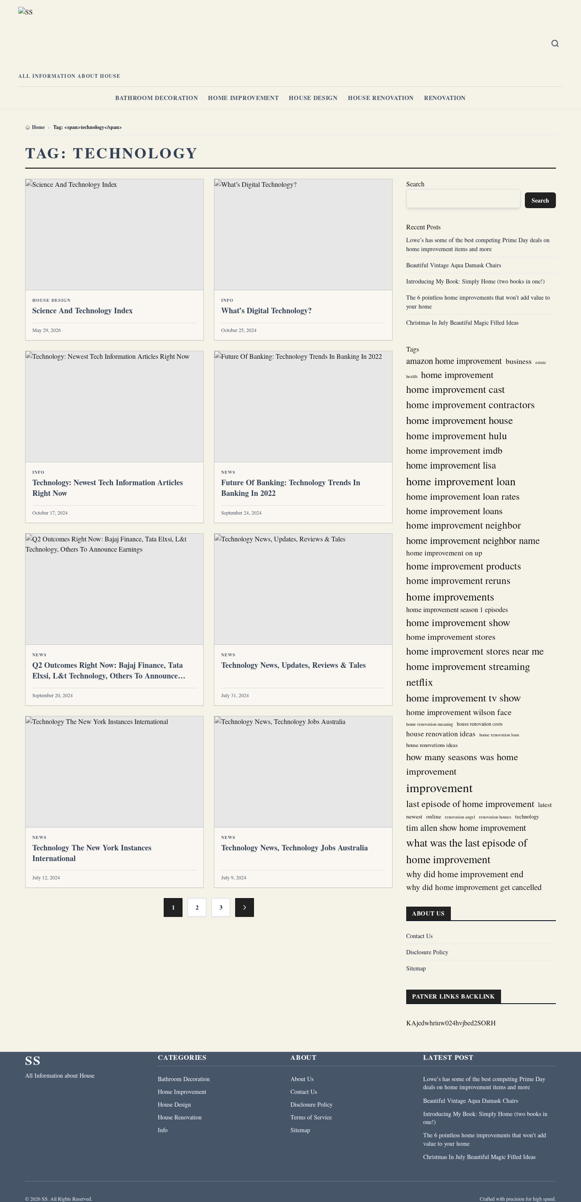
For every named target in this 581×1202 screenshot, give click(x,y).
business (519, 361)
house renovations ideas (432, 745)
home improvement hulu (456, 435)
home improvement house (459, 420)
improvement (439, 787)
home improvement (457, 374)
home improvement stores (451, 636)
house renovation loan (499, 735)
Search (415, 183)
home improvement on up (444, 553)
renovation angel (460, 817)
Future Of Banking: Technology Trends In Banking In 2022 (290, 487)
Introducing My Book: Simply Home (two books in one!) (475, 281)
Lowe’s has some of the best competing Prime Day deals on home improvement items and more (484, 1083)
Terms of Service (311, 1117)
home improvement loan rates (463, 495)
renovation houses (495, 817)
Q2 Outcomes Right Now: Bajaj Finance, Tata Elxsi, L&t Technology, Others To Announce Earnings (107, 675)
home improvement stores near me (475, 651)
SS (33, 1059)
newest (414, 816)
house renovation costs (480, 724)
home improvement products (463, 565)
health (411, 376)
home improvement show (458, 622)
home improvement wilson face (459, 712)
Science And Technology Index (82, 310)
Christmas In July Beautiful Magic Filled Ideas (462, 322)
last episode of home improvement (470, 803)
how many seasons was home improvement (462, 763)
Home (38, 127)
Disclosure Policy (427, 952)
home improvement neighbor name (473, 540)
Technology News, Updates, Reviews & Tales (293, 664)
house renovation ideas (441, 733)
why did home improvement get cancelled (474, 886)
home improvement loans (454, 510)
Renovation (445, 97)
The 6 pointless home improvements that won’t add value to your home (484, 1139)
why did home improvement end (465, 874)
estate (540, 362)
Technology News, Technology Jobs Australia (294, 847)
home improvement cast (455, 389)
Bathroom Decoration (156, 97)
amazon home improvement (454, 360)
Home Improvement (243, 97)
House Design (313, 97)
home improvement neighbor (463, 525)
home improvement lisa (451, 464)
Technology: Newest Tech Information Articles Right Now (107, 487)
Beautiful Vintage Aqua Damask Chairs (453, 265)
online (433, 816)
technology (527, 816)
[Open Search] (555, 43)
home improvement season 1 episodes (457, 609)
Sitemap (416, 968)
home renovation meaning (429, 724)
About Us (301, 1079)
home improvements (450, 596)
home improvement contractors (470, 404)
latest (545, 804)
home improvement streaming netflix (468, 674)
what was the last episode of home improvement (466, 850)
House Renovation (381, 97)
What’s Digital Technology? (266, 310)
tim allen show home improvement (466, 827)
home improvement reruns (458, 580)
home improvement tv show (463, 697)
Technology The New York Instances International (91, 853)
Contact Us (419, 936)
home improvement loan (460, 480)
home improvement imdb (454, 450)
